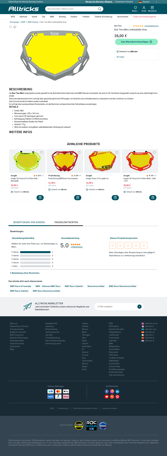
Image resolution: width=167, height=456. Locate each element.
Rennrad (23, 17)
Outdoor (74, 17)
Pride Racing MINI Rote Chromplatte (63, 178)
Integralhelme (115, 332)
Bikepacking (114, 346)
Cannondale (87, 361)
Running (62, 17)
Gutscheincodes (17, 343)
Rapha (84, 366)
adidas (85, 323)
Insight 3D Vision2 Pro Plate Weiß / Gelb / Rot (140, 179)
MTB (13, 17)
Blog (12, 349)
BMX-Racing (33, 22)
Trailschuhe (114, 338)
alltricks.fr (149, 326)
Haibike (85, 326)
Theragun (86, 335)
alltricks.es (150, 332)
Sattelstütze (114, 361)
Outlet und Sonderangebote (144, 17)
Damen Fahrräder (116, 329)
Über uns (13, 323)
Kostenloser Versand (109, 2)
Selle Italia (86, 346)
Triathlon (86, 17)
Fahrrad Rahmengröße (55, 341)
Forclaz (85, 355)
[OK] (139, 307)
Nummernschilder (96, 286)
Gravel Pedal (114, 366)
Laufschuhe (114, 335)
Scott (84, 369)
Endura (85, 329)
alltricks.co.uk (151, 323)
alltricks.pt (149, 338)
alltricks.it (149, 335)
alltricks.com (150, 329)
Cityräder (113, 341)
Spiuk (84, 341)
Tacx (84, 338)
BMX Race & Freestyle (20, 286)
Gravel (34, 17)
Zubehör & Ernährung (103, 17)
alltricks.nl (149, 341)
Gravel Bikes (114, 349)
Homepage (14, 22)
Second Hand (122, 17)
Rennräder (113, 352)
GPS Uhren (113, 355)
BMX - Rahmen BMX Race (48, 286)
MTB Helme (114, 326)
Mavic (84, 332)
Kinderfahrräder (116, 372)
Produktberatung (52, 338)
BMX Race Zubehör (74, 286)
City (43, 17)
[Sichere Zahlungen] (58, 394)
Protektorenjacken (117, 369)
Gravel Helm (114, 364)
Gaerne (85, 352)
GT (83, 349)
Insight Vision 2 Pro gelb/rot (97, 178)
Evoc (84, 358)
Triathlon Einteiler (116, 358)
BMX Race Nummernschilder (122, 286)
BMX (52, 17)
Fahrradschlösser (117, 375)
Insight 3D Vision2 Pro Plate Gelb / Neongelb (24, 179)
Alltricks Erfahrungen (19, 338)
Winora (85, 364)
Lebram (85, 343)
